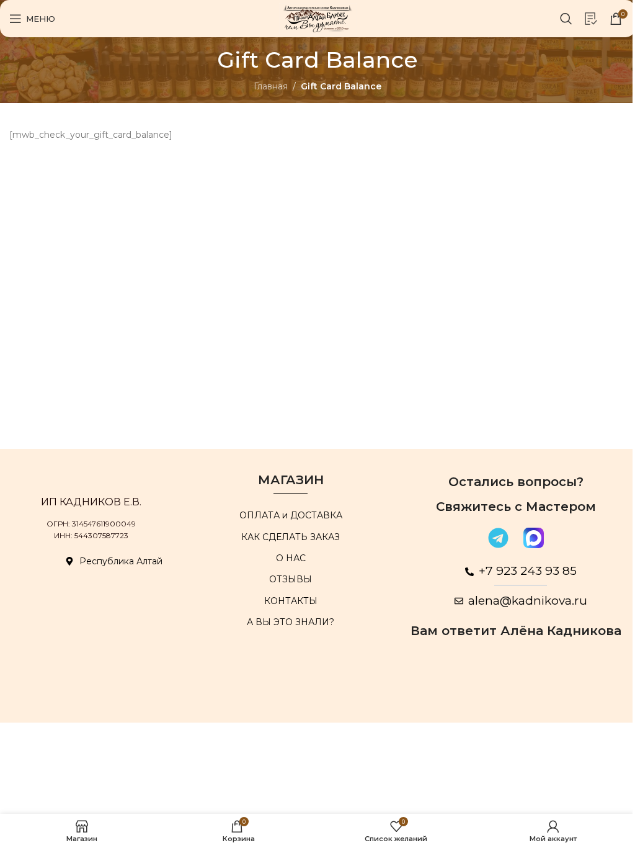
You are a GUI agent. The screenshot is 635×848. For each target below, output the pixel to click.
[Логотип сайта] (318, 18)
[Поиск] (566, 18)
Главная (271, 86)
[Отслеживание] (591, 18)
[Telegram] (498, 537)
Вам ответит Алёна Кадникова (516, 630)
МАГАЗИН (291, 479)
